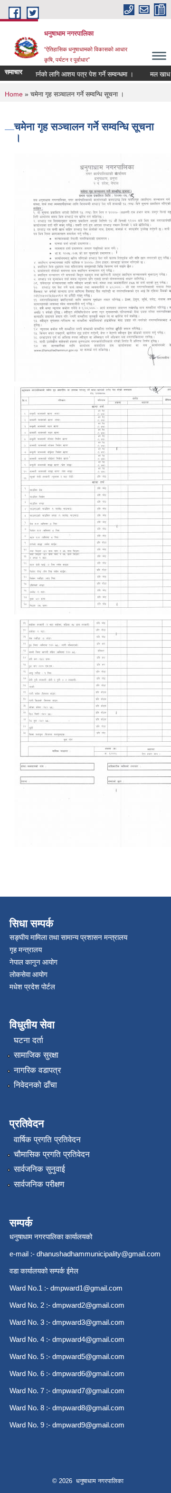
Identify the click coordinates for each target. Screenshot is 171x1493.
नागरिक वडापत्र (37, 1070)
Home (14, 94)
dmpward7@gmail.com (88, 1391)
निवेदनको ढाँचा (35, 1085)
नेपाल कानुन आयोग (33, 962)
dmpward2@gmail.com (88, 1305)
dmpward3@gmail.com (88, 1322)
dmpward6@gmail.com (88, 1373)
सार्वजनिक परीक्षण (39, 1184)
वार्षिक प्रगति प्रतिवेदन (47, 1139)
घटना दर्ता (28, 1040)
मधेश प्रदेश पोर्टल (32, 987)
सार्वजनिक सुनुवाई (39, 1169)
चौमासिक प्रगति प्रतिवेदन (52, 1154)
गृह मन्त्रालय (26, 950)
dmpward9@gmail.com (88, 1425)
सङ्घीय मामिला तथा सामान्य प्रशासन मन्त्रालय (68, 937)
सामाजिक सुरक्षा (36, 1055)
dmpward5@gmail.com (88, 1356)
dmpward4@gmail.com (88, 1339)
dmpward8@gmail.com (88, 1408)
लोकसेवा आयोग (29, 974)
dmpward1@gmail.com (86, 1288)
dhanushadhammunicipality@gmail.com (99, 1254)
